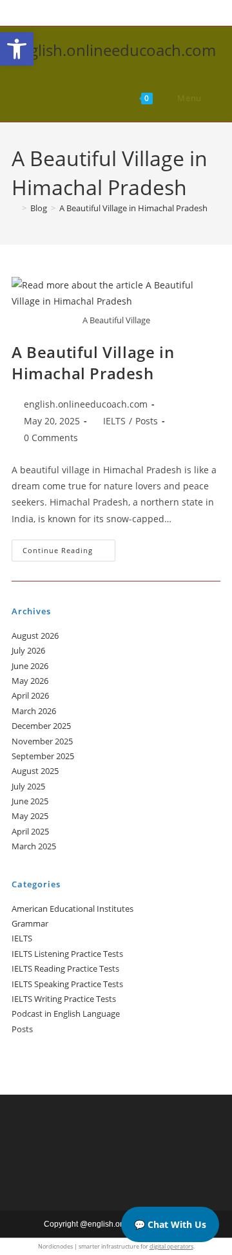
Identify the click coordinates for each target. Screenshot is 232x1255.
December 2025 (41, 725)
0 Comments (51, 437)
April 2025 (30, 831)
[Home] (15, 208)
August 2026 (35, 635)
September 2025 (43, 756)
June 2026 (30, 666)
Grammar (30, 923)
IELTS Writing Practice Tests (64, 999)
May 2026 (30, 680)
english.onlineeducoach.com (114, 50)
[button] (17, 49)
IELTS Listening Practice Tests (67, 953)
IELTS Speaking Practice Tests (67, 984)
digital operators (171, 1246)
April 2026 (30, 695)
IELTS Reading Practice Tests (65, 968)
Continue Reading (69, 552)
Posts (146, 421)
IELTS (114, 421)
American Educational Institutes (72, 908)
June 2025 (30, 801)
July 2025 (28, 786)
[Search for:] (212, 98)
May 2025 (30, 816)
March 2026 (34, 711)
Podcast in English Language (66, 1013)
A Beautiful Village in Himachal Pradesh (133, 208)
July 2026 (28, 650)
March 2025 (34, 846)
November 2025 (42, 741)
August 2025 (35, 771)
